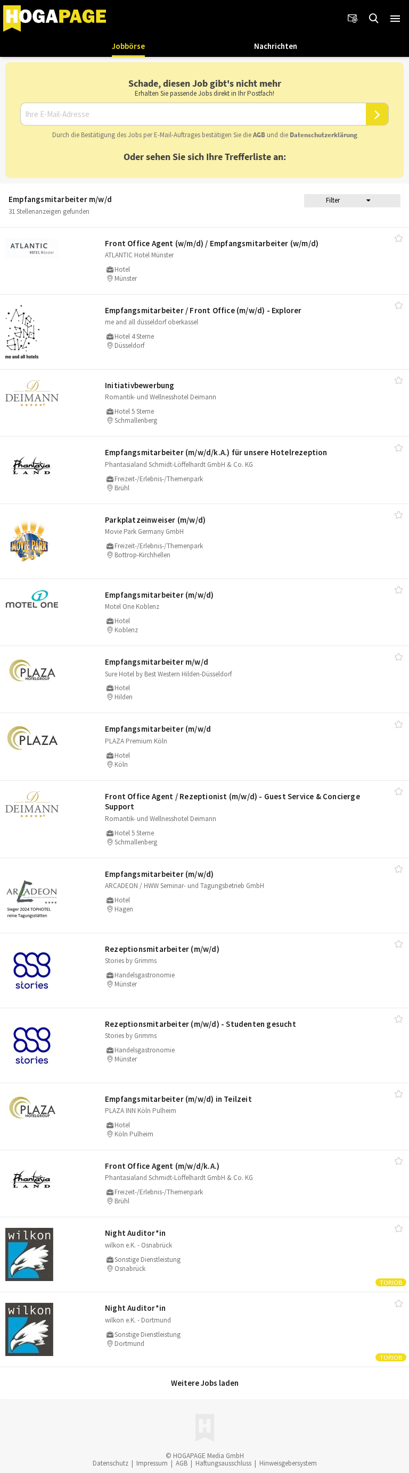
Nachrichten (275, 46)
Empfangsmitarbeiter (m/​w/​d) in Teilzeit (178, 1099)
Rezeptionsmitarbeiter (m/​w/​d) (162, 949)
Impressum (152, 1463)
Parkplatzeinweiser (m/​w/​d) (155, 520)
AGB (259, 134)
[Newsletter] (352, 18)
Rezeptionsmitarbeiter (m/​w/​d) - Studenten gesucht (200, 1024)
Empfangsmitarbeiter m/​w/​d (156, 662)
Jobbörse (128, 46)
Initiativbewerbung (140, 385)
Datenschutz (110, 1463)
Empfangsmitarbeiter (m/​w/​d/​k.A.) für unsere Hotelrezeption (216, 452)
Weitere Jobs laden (205, 1383)
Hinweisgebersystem (288, 1463)
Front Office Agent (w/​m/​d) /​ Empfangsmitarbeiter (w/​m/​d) (211, 243)
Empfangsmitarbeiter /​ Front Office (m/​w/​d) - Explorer (203, 310)
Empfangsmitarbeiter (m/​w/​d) (159, 595)
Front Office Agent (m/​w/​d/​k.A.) (162, 1166)
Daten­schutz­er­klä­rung (323, 134)
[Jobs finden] (374, 18)
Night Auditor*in (135, 1233)
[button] (395, 18)
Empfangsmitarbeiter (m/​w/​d (158, 729)
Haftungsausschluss (223, 1463)
